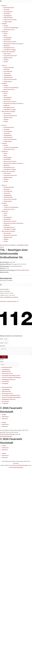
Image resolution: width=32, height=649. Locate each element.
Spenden (6, 59)
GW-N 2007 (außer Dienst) (22, 270)
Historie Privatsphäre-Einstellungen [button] (11, 377)
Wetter (5, 33)
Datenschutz (5, 416)
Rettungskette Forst (9, 47)
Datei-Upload (5, 381)
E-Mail (1, 343)
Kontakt (6, 61)
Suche (1, 359)
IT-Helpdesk (5, 383)
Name (1, 339)
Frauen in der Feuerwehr (10, 19)
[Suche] (25, 473)
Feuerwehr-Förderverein (10, 55)
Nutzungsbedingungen (6, 436)
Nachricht (2, 346)
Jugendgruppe (8, 15)
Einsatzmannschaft (9, 7)
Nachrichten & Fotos (9, 29)
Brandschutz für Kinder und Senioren (13, 43)
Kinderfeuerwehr (8, 17)
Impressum (5, 418)
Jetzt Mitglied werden (22, 245)
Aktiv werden (7, 53)
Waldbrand (6, 45)
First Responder (8, 11)
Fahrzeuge (6, 9)
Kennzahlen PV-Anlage (10, 49)
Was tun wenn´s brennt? (10, 41)
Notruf (5, 35)
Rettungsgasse (8, 37)
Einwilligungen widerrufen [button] (8, 379)
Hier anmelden (4, 245)
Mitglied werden (8, 57)
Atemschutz (7, 13)
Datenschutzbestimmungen (7, 434)
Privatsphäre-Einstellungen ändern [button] (11, 375)
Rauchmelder (7, 39)
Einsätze (6, 25)
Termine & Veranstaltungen (11, 27)
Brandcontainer (8, 21)
